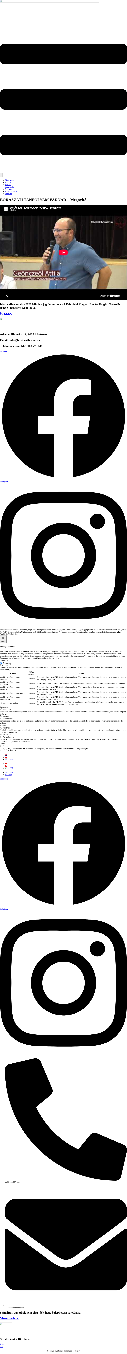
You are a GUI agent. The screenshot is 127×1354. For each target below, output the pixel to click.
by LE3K (6, 313)
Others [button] (2, 744)
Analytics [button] (3, 725)
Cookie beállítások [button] (7, 634)
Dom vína (9, 772)
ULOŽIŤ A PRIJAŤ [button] (8, 751)
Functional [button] (4, 707)
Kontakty (8, 775)
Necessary (7, 663)
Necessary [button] (4, 660)
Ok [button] (16, 634)
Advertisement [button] (5, 734)
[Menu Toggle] (1, 175)
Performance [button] (5, 716)
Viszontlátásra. (9, 1318)
